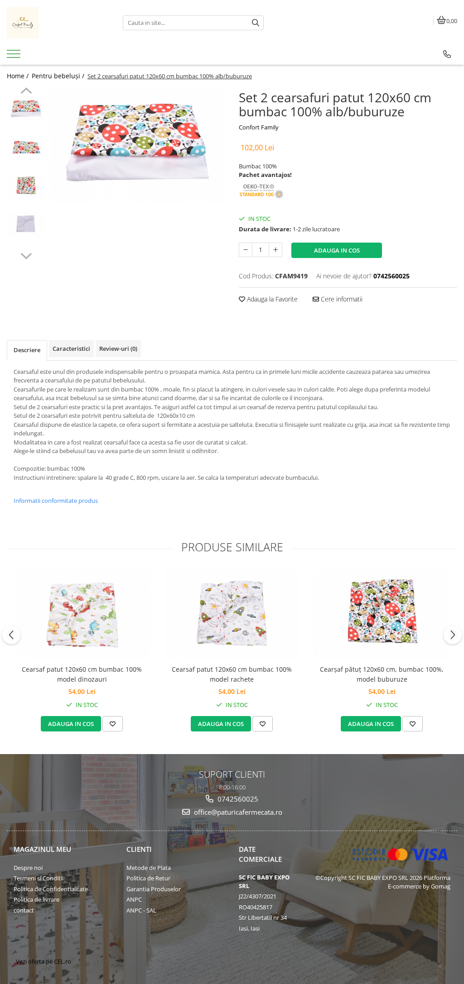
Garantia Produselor (153, 889)
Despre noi (28, 868)
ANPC (134, 899)
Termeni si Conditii (38, 878)
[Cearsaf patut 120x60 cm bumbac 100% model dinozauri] (82, 614)
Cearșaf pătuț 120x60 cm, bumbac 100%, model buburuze (382, 674)
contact (24, 910)
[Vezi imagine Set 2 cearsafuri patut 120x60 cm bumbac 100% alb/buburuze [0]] (26, 109)
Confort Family (259, 127)
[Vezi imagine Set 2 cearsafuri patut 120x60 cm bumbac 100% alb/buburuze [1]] (26, 147)
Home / (18, 76)
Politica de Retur (148, 878)
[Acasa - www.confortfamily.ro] (58, 22)
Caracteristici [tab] (71, 348)
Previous (26, 91)
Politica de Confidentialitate (51, 889)
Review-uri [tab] (118, 348)
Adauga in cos (337, 250)
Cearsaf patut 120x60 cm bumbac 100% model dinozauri (82, 674)
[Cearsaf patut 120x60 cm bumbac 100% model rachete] (232, 614)
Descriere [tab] (27, 350)
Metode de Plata (148, 868)
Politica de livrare (36, 899)
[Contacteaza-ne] (447, 54)
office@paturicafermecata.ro (237, 812)
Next (26, 254)
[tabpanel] (137, 145)
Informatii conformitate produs (56, 501)
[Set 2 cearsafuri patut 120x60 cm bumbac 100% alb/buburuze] (137, 145)
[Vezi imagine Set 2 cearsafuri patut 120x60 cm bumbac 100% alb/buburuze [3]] (26, 224)
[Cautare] (255, 22)
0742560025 (237, 798)
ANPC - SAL (141, 910)
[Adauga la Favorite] (112, 723)
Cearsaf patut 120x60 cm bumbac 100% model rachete (232, 674)
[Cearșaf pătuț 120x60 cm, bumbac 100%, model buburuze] (382, 614)
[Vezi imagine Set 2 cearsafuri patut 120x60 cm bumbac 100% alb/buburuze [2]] (26, 186)
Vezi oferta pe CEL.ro (43, 961)
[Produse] (15, 56)
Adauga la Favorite (271, 299)
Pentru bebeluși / (59, 76)
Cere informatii (340, 299)
